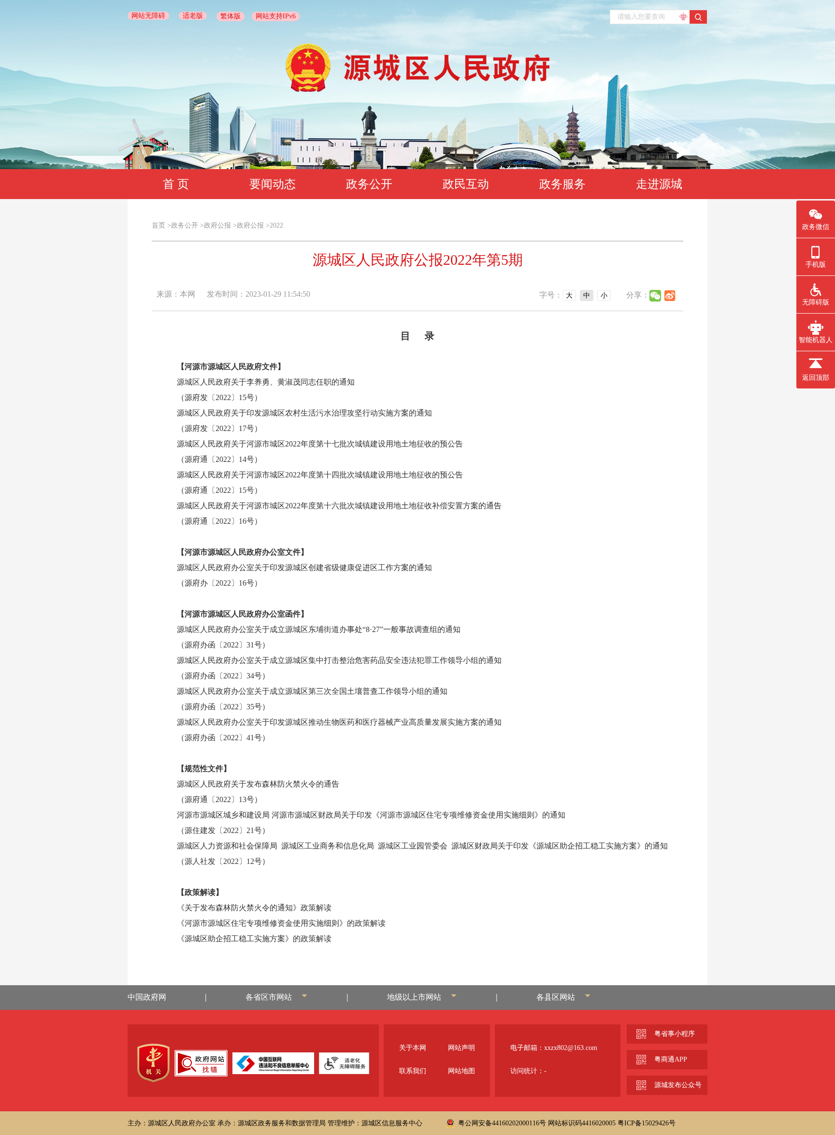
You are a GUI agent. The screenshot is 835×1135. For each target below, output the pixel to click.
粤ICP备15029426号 (647, 1123)
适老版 (193, 15)
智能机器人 (816, 340)
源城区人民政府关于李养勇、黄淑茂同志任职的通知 (266, 382)
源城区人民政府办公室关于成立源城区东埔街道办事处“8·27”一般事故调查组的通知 (319, 629)
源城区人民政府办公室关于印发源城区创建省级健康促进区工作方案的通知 (304, 567)
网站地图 (461, 1071)
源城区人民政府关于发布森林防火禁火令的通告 (258, 784)
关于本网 (412, 1047)
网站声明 (461, 1047)
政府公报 (217, 225)
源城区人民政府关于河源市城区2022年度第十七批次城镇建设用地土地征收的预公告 (320, 444)
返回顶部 (815, 377)
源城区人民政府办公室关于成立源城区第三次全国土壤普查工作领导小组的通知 (312, 691)
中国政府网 (147, 997)
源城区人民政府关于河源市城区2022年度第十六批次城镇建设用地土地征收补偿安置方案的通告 (339, 506)
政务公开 (369, 184)
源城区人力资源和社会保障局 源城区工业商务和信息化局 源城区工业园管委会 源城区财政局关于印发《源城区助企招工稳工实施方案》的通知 (422, 846)
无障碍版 (815, 302)
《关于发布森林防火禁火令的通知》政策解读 (254, 908)
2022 (276, 225)
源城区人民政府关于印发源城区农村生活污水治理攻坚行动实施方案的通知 (304, 413)
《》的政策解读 (281, 923)
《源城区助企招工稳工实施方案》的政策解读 (254, 938)
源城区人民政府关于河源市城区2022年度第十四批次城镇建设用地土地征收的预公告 (320, 475)
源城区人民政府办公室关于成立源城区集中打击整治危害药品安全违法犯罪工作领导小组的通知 (339, 660)
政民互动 (466, 184)
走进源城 (659, 184)
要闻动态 (272, 184)
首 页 (176, 184)
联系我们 (412, 1071)
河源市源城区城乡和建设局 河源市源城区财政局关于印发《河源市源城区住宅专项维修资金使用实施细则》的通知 (371, 815)
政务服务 (562, 184)
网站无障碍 (148, 15)
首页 (158, 225)
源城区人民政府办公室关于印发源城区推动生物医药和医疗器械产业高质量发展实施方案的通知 (339, 722)
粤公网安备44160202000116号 (502, 1123)
